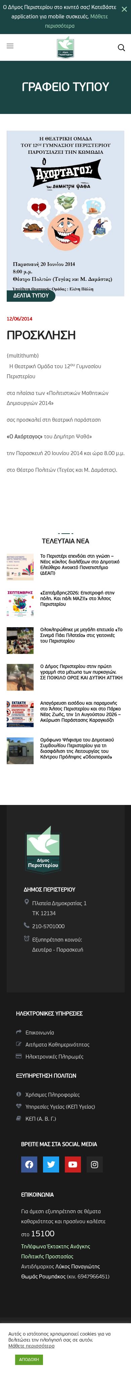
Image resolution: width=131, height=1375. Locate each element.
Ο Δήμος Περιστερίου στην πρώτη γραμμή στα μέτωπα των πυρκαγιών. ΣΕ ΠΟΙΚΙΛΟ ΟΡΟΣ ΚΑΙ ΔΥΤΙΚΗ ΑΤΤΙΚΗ (81, 672)
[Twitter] (51, 1164)
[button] (121, 47)
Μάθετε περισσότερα (31, 1346)
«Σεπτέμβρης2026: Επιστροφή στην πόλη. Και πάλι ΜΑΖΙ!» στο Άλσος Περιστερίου (77, 599)
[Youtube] (73, 1164)
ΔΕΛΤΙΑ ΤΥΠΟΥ (31, 296)
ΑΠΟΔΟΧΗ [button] (29, 1360)
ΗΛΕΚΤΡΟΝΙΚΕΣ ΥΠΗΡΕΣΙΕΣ (49, 1014)
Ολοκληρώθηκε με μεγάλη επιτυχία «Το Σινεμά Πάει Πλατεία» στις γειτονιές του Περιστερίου (81, 636)
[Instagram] (95, 1164)
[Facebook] (29, 1164)
